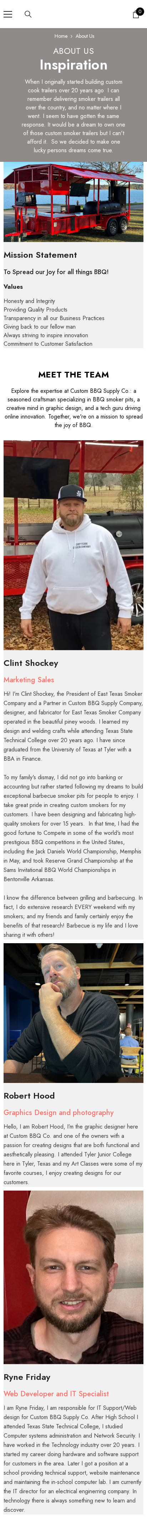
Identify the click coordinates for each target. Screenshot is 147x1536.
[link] (73, 202)
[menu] (8, 14)
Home (61, 36)
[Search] (28, 14)
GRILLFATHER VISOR (69, 1519)
